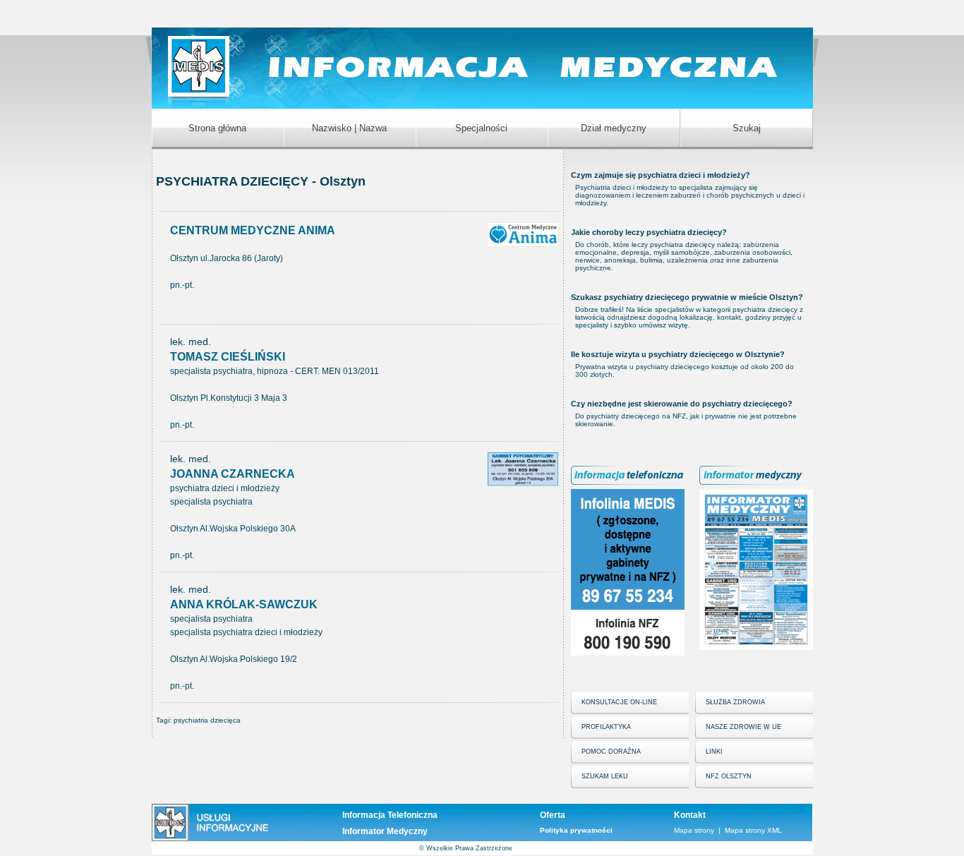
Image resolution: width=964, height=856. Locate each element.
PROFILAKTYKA (606, 726)
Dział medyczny (613, 128)
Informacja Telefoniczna (390, 815)
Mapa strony (694, 830)
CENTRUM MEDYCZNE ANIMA (252, 230)
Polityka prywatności (576, 830)
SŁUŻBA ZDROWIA (735, 702)
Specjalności (481, 128)
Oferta (552, 815)
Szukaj (747, 128)
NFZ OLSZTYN (729, 776)
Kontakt (690, 815)
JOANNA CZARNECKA (232, 474)
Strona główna (217, 128)
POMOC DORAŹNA (611, 751)
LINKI (714, 751)
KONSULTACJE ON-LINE (619, 702)
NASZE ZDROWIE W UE (743, 726)
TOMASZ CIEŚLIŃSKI (227, 357)
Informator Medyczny (385, 831)
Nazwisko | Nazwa (349, 128)
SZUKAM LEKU (605, 776)
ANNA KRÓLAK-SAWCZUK (244, 604)
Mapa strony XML (753, 830)
